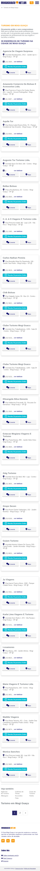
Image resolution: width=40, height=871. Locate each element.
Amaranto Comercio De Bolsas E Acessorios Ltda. (19, 85)
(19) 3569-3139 (10, 197)
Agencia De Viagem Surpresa (18, 51)
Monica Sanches (11, 751)
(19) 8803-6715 (10, 553)
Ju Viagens (9, 579)
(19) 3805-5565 (10, 484)
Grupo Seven (10, 506)
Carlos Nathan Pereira (14, 258)
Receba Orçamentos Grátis (16, 67)
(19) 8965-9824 (10, 134)
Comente (12, 72)
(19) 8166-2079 (10, 518)
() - (6, 171)
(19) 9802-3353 (10, 303)
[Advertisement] (20, 15)
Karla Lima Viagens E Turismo (18, 614)
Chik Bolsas (9, 292)
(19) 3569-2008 (10, 411)
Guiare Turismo (11, 541)
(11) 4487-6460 (10, 99)
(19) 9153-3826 (10, 338)
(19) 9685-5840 (10, 764)
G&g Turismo (10, 473)
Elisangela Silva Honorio (15, 399)
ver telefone (18, 62)
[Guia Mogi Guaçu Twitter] (8, 841)
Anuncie (5, 861)
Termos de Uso (19, 868)
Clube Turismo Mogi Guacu (17, 325)
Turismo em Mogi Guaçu (15, 803)
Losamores (9, 647)
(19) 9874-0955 (10, 729)
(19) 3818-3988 (10, 270)
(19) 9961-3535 (10, 592)
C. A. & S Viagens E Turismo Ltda (20, 219)
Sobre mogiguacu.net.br (11, 855)
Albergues (4, 796)
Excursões (18, 796)
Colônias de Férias (19, 792)
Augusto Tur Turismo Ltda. (17, 160)
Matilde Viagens (11, 717)
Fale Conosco (7, 858)
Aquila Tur (8, 121)
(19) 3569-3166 (10, 62)
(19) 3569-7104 (10, 447)
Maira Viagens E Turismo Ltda (18, 684)
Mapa (29, 72)
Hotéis (31, 796)
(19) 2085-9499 (10, 231)
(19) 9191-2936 (10, 625)
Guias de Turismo (32, 792)
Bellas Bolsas (10, 186)
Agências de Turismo (5, 792)
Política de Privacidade (30, 868)
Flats (17, 798)
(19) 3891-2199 (10, 695)
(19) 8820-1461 (10, 658)
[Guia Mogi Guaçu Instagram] (13, 841)
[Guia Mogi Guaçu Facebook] (3, 841)
